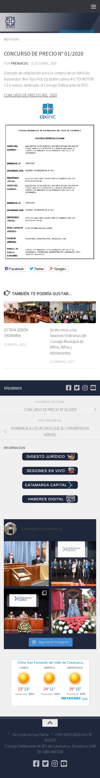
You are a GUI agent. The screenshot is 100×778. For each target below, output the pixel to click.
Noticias (11, 39)
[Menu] (93, 6)
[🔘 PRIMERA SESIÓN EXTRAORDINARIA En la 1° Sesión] (26, 563)
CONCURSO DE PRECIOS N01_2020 (30, 95)
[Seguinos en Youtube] (93, 388)
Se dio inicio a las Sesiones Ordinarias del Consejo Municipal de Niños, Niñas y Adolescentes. (68, 341)
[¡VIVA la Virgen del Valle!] (73, 611)
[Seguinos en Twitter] (77, 388)
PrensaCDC (19, 63)
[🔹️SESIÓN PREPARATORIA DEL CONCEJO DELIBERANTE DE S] (26, 611)
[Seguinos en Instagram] (85, 388)
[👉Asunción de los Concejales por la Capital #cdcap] (73, 563)
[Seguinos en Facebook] (68, 388)
